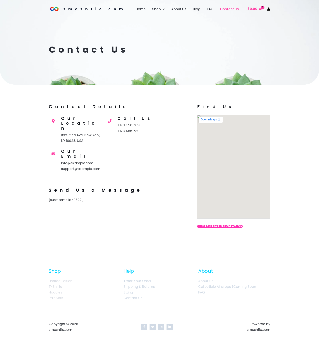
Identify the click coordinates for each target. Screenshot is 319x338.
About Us (178, 9)
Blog (196, 9)
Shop (156, 9)
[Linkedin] (170, 327)
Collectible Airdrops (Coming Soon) (228, 286)
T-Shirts (55, 286)
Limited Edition (61, 281)
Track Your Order (138, 281)
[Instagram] (161, 327)
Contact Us (229, 9)
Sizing (128, 292)
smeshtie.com (94, 9)
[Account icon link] (268, 9)
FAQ (210, 9)
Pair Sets (56, 298)
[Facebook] (144, 327)
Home (140, 9)
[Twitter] (153, 327)
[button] (163, 9)
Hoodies (55, 292)
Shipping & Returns (139, 286)
